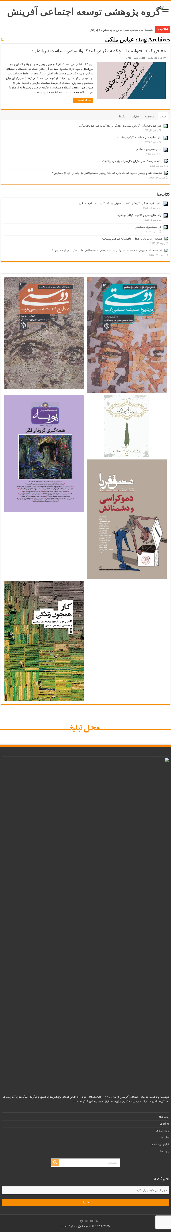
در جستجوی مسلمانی (147, 149)
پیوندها (164, 1151)
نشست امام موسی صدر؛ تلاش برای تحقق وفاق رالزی (121, 30)
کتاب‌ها (165, 1138)
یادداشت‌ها (162, 1131)
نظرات (135, 117)
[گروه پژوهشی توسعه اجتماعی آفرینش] (85, 10)
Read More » (83, 100)
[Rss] (96, 1221)
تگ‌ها (122, 117)
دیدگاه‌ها (138, 58)
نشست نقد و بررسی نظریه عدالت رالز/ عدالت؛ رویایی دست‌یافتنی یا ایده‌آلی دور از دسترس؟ (107, 173)
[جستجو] (55, 1162)
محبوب (149, 117)
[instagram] (87, 1221)
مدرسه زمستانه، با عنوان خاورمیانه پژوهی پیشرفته (132, 161)
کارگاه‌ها (164, 1124)
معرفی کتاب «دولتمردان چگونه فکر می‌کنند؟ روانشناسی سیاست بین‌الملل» (99, 51)
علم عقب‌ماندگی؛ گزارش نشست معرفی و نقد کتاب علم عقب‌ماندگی (120, 126)
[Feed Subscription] (2, 39)
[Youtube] (92, 1221)
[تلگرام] (81, 1221)
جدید (163, 117)
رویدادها (164, 1117)
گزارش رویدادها (160, 1144)
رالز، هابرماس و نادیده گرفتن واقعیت (138, 137)
